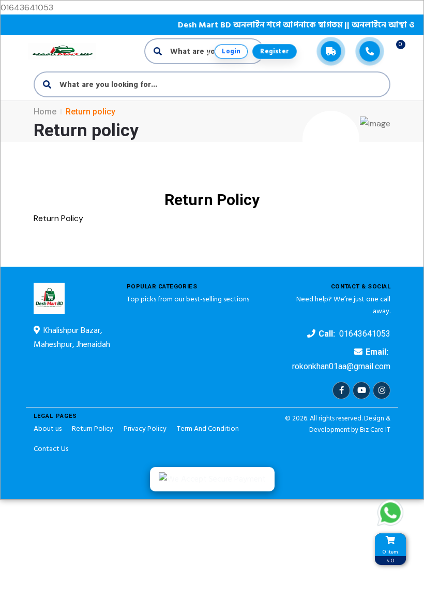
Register (274, 51)
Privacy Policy (145, 428)
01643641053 (364, 334)
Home (45, 112)
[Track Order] (331, 51)
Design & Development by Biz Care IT (349, 424)
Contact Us (51, 449)
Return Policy (92, 428)
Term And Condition (208, 428)
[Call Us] (369, 51)
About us (48, 428)
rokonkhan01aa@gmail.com (341, 366)
